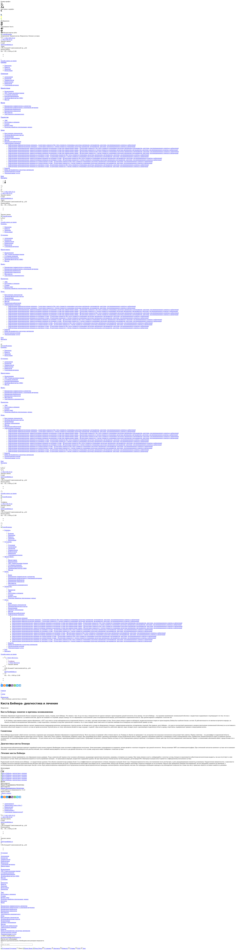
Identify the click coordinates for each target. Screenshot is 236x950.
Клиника (3, 62)
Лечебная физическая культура (14, 135)
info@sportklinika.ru (7, 44)
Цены (3, 130)
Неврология (8, 83)
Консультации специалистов (13, 133)
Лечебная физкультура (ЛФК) (13, 98)
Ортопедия (7, 78)
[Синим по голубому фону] (1, 15)
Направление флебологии (12, 109)
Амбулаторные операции (12, 143)
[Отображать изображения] (2, 23)
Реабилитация (8, 82)
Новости (7, 67)
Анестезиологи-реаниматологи (14, 114)
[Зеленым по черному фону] (1, 19)
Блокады (7, 168)
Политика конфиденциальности (11, 937)
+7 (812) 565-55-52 (9, 38)
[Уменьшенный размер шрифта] (1, 3)
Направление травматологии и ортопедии (17, 106)
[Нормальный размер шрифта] (2, 5)
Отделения (4, 73)
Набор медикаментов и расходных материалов (19, 170)
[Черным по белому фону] (1, 11)
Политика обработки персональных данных (18, 127)
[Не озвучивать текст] (2, 31)
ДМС (6, 120)
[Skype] (17, 685)
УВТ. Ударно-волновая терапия (14, 93)
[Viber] (12, 685)
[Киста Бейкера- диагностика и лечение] (14, 773)
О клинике (4, 879)
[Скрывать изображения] (2, 25)
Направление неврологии (12, 111)
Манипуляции (5, 88)
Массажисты (8, 112)
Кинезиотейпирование (11, 96)
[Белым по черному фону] (1, 13)
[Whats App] (5, 183)
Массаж (6, 99)
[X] (9, 685)
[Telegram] (5, 181)
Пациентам (4, 117)
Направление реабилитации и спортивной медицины (21, 107)
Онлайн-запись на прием (9, 61)
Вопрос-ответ (8, 125)
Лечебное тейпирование (12, 138)
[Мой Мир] (7, 685)
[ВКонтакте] (2, 685)
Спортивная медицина (11, 85)
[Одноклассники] (4, 685)
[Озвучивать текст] (2, 29)
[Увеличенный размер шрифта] (2, 7)
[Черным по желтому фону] (1, 17)
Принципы (7, 65)
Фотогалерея (8, 70)
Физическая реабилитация (12, 141)
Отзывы (6, 124)
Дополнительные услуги (12, 173)
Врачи (3, 103)
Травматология (9, 80)
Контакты (4, 178)
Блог (2, 176)
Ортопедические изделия (12, 171)
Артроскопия (8, 77)
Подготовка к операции (11, 122)
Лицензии (7, 69)
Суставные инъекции (11, 94)
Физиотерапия (9, 91)
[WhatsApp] (15, 685)
